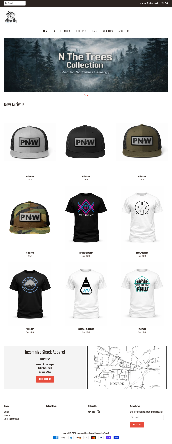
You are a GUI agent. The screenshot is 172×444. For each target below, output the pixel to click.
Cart (166, 3)
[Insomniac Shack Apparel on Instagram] (98, 412)
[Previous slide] (78, 95)
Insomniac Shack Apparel (85, 433)
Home (46, 31)
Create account (152, 3)
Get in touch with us (11, 419)
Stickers (108, 31)
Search (6, 412)
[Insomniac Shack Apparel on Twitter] (89, 412)
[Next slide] (94, 95)
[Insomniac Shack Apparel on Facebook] (93, 412)
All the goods (62, 31)
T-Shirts (81, 31)
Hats (94, 31)
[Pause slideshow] (167, 95)
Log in (141, 3)
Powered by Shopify (102, 433)
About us (124, 31)
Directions (45, 379)
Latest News (51, 406)
